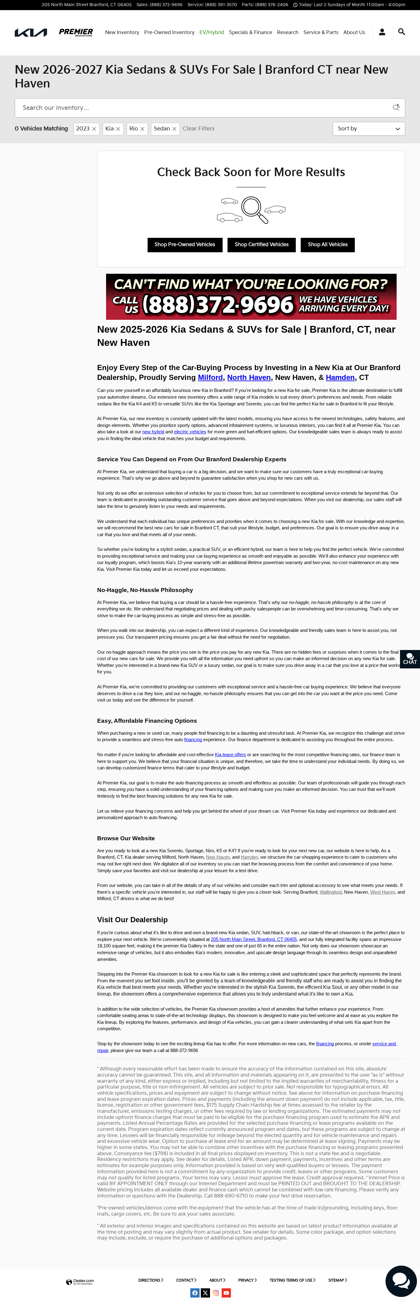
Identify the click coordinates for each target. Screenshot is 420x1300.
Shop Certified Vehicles (262, 245)
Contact (184, 1280)
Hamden (249, 857)
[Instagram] (215, 1293)
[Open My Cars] (380, 33)
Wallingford (331, 892)
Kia (109, 129)
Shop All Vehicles (328, 245)
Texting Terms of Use (291, 1280)
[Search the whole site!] (401, 32)
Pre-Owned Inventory (169, 33)
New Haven (218, 857)
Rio (133, 129)
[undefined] (251, 297)
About (215, 1280)
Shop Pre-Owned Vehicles (185, 245)
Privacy (246, 1280)
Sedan (162, 129)
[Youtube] (226, 1293)
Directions (149, 1280)
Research (288, 33)
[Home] (31, 33)
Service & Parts (321, 33)
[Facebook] (195, 1293)
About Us (354, 33)
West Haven (382, 892)
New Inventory (122, 33)
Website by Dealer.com (80, 1282)
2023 (83, 129)
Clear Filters (199, 129)
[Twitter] (205, 1293)
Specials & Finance (250, 33)
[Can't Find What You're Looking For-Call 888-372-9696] (251, 297)
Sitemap (336, 1280)
